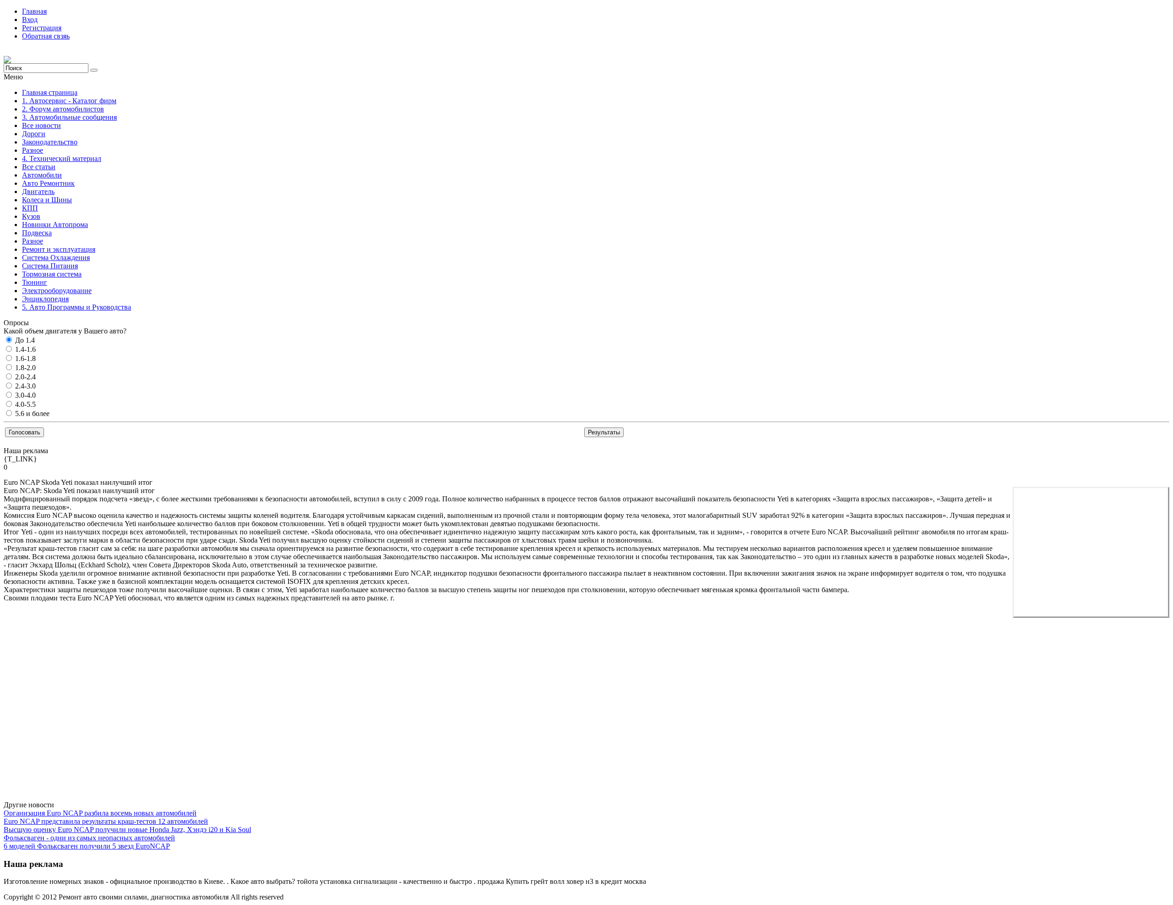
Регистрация (41, 28)
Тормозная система (52, 274)
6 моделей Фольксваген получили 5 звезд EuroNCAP (87, 846)
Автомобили (42, 175)
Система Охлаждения (56, 257)
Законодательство (49, 142)
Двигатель (38, 191)
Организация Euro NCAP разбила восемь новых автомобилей (100, 813)
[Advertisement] (1091, 552)
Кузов (31, 216)
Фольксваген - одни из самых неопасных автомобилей (89, 838)
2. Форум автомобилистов (63, 109)
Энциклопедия (45, 299)
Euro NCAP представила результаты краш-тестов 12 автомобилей (106, 821)
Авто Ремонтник (48, 183)
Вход (30, 19)
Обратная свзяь (46, 36)
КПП (30, 208)
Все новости (41, 125)
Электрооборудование (57, 290)
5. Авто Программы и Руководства (76, 307)
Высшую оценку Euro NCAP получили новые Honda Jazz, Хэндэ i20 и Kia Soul (127, 829)
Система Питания (50, 266)
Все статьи (38, 167)
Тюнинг (34, 282)
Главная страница (49, 92)
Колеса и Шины (47, 200)
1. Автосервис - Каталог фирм (69, 101)
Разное (32, 150)
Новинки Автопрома (55, 224)
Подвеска (37, 233)
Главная (34, 11)
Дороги (33, 134)
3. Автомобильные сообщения (69, 117)
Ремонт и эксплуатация (58, 249)
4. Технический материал (61, 158)
